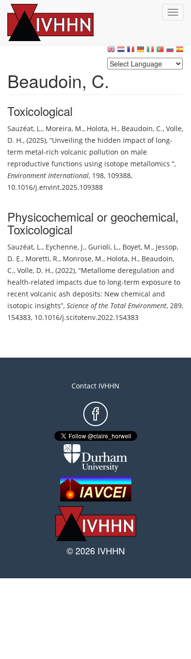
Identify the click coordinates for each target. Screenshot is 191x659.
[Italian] (150, 51)
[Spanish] (180, 51)
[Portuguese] (160, 51)
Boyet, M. (137, 246)
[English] (111, 51)
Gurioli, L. (103, 246)
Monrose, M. (83, 258)
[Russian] (170, 51)
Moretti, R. (42, 258)
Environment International (48, 175)
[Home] (61, 22)
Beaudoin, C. (142, 128)
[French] (131, 51)
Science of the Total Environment (117, 305)
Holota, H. (102, 128)
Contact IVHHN (95, 385)
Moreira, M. (64, 128)
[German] (140, 51)
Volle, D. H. (34, 270)
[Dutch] (121, 51)
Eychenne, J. (65, 246)
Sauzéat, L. (24, 128)
